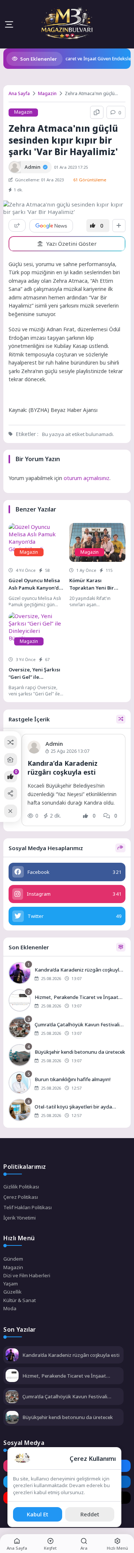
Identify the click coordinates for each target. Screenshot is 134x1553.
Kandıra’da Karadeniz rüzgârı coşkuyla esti (63, 768)
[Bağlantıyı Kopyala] (96, 112)
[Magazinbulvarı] (67, 24)
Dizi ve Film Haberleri (26, 1275)
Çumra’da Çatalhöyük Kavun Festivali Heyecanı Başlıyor (64, 1396)
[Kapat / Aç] (10, 811)
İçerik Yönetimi (19, 1217)
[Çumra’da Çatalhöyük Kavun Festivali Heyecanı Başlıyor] (67, 1028)
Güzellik (12, 1291)
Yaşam (10, 1283)
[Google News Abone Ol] (51, 225)
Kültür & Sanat (19, 1300)
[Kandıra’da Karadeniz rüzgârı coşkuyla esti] (67, 974)
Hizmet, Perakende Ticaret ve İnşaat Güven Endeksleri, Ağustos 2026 (64, 1375)
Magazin (47, 93)
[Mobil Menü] (9, 24)
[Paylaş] (17, 225)
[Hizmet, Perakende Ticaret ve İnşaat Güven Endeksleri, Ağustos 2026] (67, 1001)
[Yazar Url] (15, 167)
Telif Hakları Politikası (27, 1207)
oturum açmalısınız (86, 478)
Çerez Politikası (20, 1197)
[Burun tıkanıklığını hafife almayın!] (67, 1083)
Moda (9, 1308)
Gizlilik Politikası (21, 1186)
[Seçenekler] (118, 225)
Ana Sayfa (19, 93)
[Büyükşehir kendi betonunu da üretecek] (67, 1056)
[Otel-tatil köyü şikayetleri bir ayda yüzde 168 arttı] (67, 1111)
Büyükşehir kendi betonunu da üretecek (67, 1417)
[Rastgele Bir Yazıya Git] (10, 742)
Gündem (13, 1258)
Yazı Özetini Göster (71, 243)
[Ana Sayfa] (10, 759)
